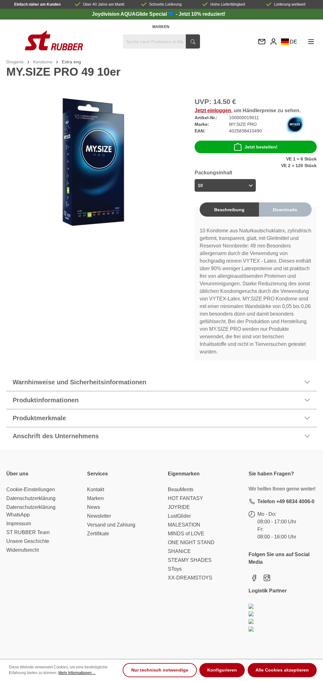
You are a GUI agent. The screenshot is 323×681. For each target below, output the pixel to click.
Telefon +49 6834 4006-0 (285, 501)
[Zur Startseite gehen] (53, 40)
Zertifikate (98, 533)
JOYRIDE (179, 507)
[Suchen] (193, 41)
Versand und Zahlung (111, 524)
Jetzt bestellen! (261, 146)
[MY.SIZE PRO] (295, 124)
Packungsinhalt (213, 172)
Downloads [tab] (285, 209)
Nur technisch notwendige (159, 669)
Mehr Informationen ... (77, 673)
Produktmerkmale (39, 418)
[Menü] (311, 41)
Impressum (18, 523)
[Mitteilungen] (262, 42)
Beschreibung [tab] (229, 209)
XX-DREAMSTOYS (190, 577)
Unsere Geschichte (27, 541)
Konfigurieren (222, 669)
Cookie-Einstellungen (30, 489)
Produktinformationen (46, 400)
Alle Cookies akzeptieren (282, 669)
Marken (160, 27)
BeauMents (180, 489)
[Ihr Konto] (273, 41)
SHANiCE (179, 551)
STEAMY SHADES (190, 560)
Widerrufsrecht (22, 550)
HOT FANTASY (185, 498)
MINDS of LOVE (186, 533)
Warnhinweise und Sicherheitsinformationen (79, 382)
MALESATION (184, 524)
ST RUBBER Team (28, 532)
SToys (175, 569)
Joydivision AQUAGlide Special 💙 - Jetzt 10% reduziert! (158, 14)
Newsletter (99, 516)
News (93, 507)
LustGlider (179, 516)
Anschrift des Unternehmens (56, 436)
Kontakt (95, 489)
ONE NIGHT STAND (191, 542)
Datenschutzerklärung (31, 498)
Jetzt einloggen (213, 110)
